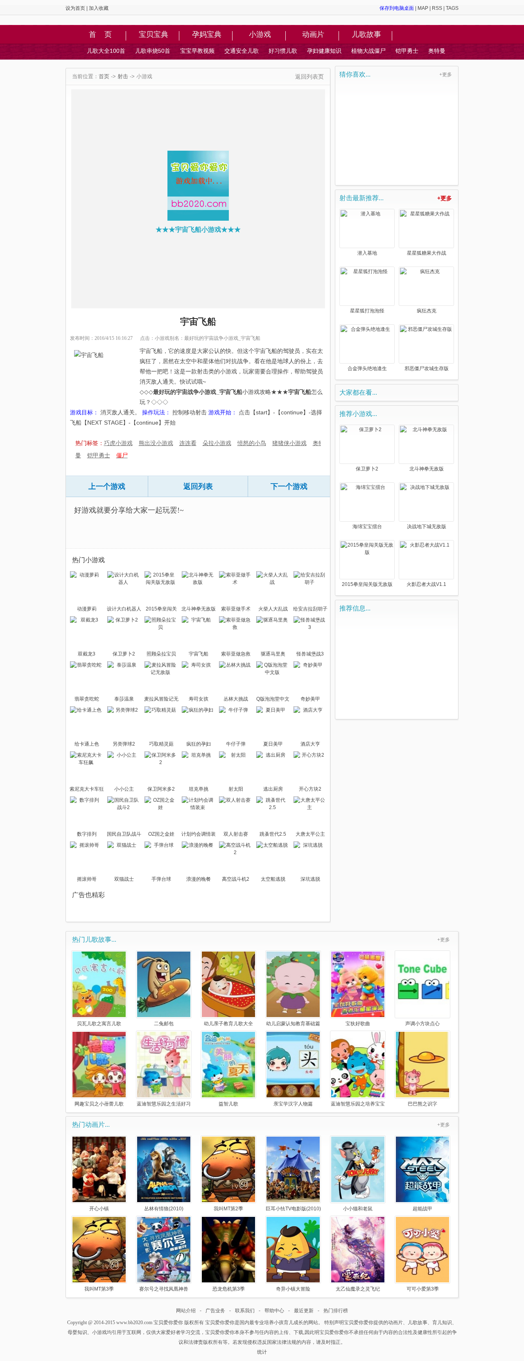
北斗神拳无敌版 (198, 609)
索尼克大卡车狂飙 (87, 790)
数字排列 (87, 834)
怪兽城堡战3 (310, 654)
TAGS (452, 8)
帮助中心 (274, 1311)
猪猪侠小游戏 (289, 443)
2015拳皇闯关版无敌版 (161, 609)
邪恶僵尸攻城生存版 (426, 368)
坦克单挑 (198, 789)
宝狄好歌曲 (358, 1023)
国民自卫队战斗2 (124, 835)
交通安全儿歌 (241, 50)
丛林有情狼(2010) (163, 1208)
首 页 (100, 34)
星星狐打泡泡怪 (367, 311)
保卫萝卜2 (124, 654)
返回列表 (198, 486)
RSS (437, 8)
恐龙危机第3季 (228, 1288)
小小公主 (124, 789)
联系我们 (245, 1311)
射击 (122, 76)
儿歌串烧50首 (152, 50)
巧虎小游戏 (118, 443)
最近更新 (304, 1311)
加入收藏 (98, 8)
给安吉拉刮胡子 (310, 609)
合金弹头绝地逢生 (367, 368)
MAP (423, 8)
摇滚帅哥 (87, 879)
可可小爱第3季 (423, 1288)
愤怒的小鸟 (251, 443)
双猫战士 (124, 879)
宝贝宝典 (153, 34)
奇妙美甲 (310, 699)
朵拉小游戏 (217, 443)
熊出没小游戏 (156, 443)
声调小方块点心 (422, 1023)
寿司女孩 (198, 699)
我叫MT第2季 (228, 1208)
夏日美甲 (273, 744)
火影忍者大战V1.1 (426, 584)
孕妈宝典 (206, 34)
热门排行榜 (335, 1311)
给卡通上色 (87, 744)
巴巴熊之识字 (422, 1103)
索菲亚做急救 (236, 654)
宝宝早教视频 (197, 50)
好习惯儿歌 (283, 50)
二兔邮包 (164, 1023)
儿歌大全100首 (106, 50)
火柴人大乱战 (273, 609)
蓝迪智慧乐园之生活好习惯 (164, 1103)
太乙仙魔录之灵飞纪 (358, 1288)
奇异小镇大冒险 (293, 1288)
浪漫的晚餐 (198, 879)
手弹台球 (161, 879)
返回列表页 (309, 76)
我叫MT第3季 (99, 1288)
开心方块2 (310, 789)
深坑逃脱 (310, 879)
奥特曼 (436, 50)
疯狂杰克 (426, 311)
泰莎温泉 (124, 699)
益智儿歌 (228, 1103)
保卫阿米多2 (161, 789)
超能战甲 (422, 1208)
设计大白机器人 (124, 609)
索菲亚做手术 (236, 609)
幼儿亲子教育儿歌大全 (228, 1023)
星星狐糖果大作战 (426, 253)
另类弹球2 (124, 744)
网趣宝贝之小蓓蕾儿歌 (99, 1103)
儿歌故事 (366, 34)
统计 (262, 1352)
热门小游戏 (88, 559)
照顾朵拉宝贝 (161, 654)
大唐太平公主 (310, 834)
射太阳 (235, 789)
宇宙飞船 (198, 654)
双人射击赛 (236, 834)
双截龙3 (86, 654)
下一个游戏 (289, 486)
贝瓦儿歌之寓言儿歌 (99, 1023)
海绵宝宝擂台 (367, 526)
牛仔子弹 (236, 744)
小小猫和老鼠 (358, 1208)
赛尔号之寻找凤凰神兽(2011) (163, 1288)
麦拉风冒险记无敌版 (161, 699)
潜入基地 (367, 253)
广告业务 (215, 1311)
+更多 (445, 74)
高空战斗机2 (235, 879)
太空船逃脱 (273, 879)
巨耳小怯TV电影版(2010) (293, 1208)
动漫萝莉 (87, 609)
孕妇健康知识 (324, 50)
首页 (104, 76)
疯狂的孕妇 (198, 744)
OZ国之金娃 (161, 834)
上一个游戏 (106, 486)
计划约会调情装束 (198, 835)
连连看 (187, 443)
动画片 (313, 34)
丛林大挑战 (236, 699)
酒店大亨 (310, 744)
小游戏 (260, 34)
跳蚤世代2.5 (273, 834)
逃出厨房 (273, 789)
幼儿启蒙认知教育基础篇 (293, 1023)
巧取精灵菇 (161, 744)
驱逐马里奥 (273, 654)
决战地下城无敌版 (426, 526)
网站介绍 (186, 1311)
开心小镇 (99, 1208)
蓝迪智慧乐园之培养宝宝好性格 (358, 1103)
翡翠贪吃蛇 (87, 699)
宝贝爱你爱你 (168, 1322)
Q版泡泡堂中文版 (272, 699)
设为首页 (75, 8)
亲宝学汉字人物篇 (293, 1103)
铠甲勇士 (406, 50)
